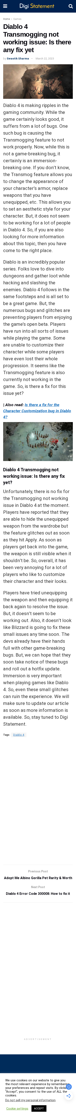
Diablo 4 (18, 734)
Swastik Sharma (18, 58)
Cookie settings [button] (17, 1108)
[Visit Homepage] (38, 6)
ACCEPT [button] (39, 1108)
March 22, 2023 (45, 58)
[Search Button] (71, 6)
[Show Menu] (5, 6)
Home (6, 19)
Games (17, 19)
